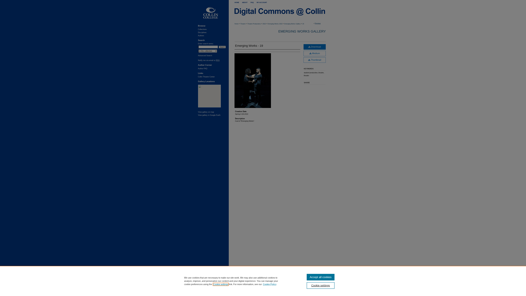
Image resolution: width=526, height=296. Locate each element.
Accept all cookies (320, 277)
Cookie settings (220, 284)
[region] (263, 281)
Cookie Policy (269, 284)
